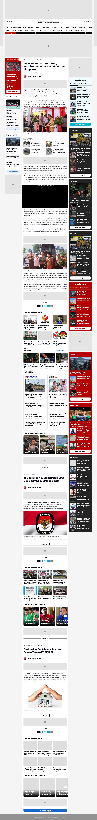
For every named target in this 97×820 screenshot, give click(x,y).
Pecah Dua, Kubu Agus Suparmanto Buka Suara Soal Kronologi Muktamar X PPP (31, 622)
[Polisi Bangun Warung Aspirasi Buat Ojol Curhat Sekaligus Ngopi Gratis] (73, 111)
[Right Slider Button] (19, 59)
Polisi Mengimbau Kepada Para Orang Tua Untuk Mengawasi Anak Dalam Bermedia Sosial (33, 414)
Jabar (7, 30)
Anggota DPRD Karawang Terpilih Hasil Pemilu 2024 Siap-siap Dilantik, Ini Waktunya (59, 582)
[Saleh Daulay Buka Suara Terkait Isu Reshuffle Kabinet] (63, 616)
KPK (41, 30)
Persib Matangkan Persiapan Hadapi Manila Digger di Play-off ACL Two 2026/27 (83, 430)
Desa (24, 27)
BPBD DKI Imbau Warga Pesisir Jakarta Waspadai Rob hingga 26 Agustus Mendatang (83, 271)
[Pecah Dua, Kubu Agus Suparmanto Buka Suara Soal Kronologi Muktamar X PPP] (31, 616)
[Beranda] (24, 60)
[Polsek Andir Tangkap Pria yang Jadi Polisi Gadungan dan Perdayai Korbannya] (73, 169)
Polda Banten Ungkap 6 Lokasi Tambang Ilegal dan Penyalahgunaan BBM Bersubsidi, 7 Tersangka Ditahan (83, 483)
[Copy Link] (51, 306)
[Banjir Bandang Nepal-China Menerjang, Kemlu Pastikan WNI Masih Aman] (73, 222)
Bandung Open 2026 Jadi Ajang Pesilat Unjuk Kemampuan (57, 424)
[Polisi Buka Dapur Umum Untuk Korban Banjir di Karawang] (49, 144)
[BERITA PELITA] (48, 22)
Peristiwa (37, 27)
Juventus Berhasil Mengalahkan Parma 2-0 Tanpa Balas (12, 80)
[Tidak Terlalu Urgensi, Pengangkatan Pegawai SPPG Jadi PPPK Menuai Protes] (45, 761)
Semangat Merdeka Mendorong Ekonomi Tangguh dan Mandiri (83, 154)
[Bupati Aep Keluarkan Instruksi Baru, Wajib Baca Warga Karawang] (30, 590)
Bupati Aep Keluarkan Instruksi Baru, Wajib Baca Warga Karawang (29, 598)
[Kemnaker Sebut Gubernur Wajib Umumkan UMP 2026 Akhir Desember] (47, 787)
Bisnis (65, 30)
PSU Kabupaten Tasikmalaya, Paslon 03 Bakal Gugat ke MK (28, 343)
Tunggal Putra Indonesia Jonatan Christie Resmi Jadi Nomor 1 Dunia (12, 124)
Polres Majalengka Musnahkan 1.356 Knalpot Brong (80, 149)
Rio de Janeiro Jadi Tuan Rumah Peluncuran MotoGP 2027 (83, 445)
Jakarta (14, 30)
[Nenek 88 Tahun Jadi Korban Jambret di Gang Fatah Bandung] (73, 162)
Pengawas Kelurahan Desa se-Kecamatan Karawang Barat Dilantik (44, 598)
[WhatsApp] (45, 306)
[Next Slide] (66, 403)
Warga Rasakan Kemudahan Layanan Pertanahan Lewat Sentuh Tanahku (58, 396)
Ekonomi (59, 30)
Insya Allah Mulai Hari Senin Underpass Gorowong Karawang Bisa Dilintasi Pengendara (46, 451)
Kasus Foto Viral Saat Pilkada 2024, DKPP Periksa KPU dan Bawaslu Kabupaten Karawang (44, 343)
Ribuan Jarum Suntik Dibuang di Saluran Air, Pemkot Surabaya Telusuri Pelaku (83, 257)
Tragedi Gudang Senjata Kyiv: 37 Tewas (47, 365)
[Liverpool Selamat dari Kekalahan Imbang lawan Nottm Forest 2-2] (13, 66)
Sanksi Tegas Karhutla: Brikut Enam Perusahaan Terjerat (83, 498)
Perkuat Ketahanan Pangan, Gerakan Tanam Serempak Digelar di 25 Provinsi (83, 519)
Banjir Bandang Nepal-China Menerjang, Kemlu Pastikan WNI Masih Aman (83, 221)
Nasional (20, 30)
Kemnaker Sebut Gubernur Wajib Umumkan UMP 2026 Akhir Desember (46, 793)
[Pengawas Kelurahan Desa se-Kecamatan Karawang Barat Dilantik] (45, 590)
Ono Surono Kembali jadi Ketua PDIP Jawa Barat (47, 622)
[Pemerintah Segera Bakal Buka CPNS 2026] (30, 745)
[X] (38, 306)
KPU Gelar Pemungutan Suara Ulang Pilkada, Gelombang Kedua (59, 343)
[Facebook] (41, 306)
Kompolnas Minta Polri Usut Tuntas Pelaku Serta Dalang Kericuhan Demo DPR (84, 118)
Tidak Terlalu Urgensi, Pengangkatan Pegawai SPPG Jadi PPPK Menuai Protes (44, 769)
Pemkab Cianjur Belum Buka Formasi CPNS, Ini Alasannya (59, 769)
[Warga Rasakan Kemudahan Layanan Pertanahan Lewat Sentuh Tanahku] (59, 385)
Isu (86, 30)
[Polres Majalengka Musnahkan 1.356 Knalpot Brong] (80, 139)
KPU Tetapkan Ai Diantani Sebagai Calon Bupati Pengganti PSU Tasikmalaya (29, 327)
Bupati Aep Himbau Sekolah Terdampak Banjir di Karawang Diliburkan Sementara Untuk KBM (36, 143)
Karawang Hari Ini (16, 27)
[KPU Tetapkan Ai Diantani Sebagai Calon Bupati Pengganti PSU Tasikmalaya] (30, 319)
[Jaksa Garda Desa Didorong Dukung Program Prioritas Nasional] (73, 265)
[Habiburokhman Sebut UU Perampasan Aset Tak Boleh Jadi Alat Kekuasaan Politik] (73, 323)
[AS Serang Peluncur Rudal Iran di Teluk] (73, 301)
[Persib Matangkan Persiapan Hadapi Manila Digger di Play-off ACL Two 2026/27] (73, 431)
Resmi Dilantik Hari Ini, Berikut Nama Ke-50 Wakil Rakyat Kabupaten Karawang (30, 582)
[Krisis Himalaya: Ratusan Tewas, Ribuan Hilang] (13, 141)
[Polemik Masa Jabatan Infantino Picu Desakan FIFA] (73, 438)
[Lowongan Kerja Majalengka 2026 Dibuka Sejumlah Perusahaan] (63, 787)
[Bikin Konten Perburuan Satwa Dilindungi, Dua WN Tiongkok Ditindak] (73, 528)
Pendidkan (46, 27)
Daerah (30, 27)
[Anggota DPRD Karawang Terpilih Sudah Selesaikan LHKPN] (45, 574)
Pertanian (54, 27)
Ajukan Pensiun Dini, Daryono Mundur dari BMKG (59, 753)
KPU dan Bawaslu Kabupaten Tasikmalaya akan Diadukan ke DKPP (44, 327)
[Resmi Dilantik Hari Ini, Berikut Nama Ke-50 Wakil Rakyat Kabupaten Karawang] (30, 574)
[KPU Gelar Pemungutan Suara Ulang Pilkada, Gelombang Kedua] (60, 335)
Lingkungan (82, 27)
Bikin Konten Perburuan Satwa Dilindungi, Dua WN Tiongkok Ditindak (83, 527)
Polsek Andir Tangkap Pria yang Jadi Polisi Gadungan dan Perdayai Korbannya (83, 168)
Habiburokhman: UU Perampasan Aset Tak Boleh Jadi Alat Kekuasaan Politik (34, 405)
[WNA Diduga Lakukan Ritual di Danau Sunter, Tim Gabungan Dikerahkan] (31, 358)
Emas (82, 30)
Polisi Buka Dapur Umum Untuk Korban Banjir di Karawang (59, 143)
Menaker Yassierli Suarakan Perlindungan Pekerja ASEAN (83, 462)
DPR (37, 30)
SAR (45, 30)
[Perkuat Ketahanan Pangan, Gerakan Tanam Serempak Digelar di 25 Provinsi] (73, 520)
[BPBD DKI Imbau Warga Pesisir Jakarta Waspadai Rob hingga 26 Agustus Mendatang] (73, 272)
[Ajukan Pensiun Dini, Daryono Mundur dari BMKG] (60, 745)
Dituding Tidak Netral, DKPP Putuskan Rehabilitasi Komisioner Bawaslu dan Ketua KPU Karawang (59, 327)
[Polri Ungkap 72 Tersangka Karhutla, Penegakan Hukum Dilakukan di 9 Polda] (73, 513)
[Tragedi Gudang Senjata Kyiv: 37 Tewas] (47, 358)
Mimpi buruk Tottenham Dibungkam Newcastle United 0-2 (13, 86)
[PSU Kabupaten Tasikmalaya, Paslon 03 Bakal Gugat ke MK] (30, 335)
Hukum (32, 30)
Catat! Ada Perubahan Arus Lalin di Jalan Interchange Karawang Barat (34, 396)
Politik (90, 27)
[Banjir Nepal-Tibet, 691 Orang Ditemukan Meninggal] (63, 358)
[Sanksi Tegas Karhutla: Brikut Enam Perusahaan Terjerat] (73, 499)
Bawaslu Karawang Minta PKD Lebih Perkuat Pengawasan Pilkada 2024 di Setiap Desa (59, 598)
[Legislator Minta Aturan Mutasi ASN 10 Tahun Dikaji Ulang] (30, 761)
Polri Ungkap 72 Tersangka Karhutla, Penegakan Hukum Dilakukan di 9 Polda (84, 512)
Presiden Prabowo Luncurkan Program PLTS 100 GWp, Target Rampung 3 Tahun (83, 469)
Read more (45, 544)
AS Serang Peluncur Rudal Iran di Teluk (12, 157)
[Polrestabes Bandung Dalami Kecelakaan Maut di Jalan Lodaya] (73, 477)
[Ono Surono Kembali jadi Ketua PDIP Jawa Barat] (47, 616)
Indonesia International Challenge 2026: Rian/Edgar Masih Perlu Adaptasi (12, 118)
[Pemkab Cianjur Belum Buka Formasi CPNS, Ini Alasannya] (60, 761)
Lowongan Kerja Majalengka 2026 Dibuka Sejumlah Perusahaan (63, 793)
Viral (49, 30)
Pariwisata (74, 27)
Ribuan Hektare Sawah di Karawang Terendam (62, 451)
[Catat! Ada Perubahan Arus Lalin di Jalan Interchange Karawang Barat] (35, 385)
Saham (71, 30)
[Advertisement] (48, 10)
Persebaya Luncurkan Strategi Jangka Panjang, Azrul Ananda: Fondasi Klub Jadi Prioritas (12, 164)
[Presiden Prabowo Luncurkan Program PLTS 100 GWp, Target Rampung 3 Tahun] (73, 470)
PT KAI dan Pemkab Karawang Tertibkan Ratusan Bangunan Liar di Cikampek (59, 151)
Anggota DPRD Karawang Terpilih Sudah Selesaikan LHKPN (44, 582)
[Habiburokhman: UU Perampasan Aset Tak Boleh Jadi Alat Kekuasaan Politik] (73, 97)
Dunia (26, 30)
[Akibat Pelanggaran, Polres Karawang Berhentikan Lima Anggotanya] (31, 444)
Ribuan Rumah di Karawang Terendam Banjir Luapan (36, 151)
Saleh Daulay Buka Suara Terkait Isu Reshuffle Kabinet (63, 622)
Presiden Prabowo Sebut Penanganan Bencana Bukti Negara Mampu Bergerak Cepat (83, 505)
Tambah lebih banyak (45, 810)
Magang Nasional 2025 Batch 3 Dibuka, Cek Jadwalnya (30, 793)
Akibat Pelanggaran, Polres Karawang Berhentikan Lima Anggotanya (30, 451)
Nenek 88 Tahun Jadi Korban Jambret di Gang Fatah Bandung (82, 161)
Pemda (61, 27)
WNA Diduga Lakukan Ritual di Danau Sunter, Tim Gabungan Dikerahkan (62, 33)
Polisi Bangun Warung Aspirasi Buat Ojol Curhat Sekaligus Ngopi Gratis (35, 424)
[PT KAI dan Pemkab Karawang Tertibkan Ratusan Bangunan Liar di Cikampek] (49, 151)
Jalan (67, 27)
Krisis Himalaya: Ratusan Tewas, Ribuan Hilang (11, 150)
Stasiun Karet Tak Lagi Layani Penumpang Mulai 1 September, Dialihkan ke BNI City (58, 414)
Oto (54, 30)
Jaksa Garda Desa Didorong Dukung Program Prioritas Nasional (83, 264)
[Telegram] (48, 306)
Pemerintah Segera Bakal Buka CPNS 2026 (29, 753)
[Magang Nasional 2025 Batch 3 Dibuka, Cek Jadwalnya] (31, 787)
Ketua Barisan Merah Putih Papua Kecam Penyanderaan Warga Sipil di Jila (83, 491)
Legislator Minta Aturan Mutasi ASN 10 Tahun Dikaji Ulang (29, 769)
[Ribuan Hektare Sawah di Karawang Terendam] (63, 444)
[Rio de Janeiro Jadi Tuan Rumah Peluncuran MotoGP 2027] (73, 446)
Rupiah (77, 30)
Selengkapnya (12, 91)
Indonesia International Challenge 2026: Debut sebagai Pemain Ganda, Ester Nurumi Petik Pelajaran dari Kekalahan (13, 112)
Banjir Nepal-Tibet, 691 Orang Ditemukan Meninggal (63, 366)
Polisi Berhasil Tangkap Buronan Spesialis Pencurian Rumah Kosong (58, 405)
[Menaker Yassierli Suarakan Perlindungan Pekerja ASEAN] (73, 463)
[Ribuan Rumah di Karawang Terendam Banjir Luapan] (26, 151)
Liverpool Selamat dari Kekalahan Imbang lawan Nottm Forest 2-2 (12, 74)
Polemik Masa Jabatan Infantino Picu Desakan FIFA (83, 437)
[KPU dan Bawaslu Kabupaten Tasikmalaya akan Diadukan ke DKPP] (45, 319)
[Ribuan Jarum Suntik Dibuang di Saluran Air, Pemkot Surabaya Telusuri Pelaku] (73, 258)
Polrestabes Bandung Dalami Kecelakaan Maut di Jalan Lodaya (83, 476)
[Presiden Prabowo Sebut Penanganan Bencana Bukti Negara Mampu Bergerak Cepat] (73, 506)
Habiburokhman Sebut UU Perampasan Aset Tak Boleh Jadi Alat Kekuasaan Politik (83, 322)
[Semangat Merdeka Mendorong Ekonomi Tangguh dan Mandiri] (73, 155)
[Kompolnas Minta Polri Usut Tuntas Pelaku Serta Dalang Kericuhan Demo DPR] (73, 119)
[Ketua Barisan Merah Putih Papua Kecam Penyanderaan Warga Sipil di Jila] (73, 492)
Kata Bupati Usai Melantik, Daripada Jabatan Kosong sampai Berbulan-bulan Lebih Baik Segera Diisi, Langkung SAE (44, 753)
